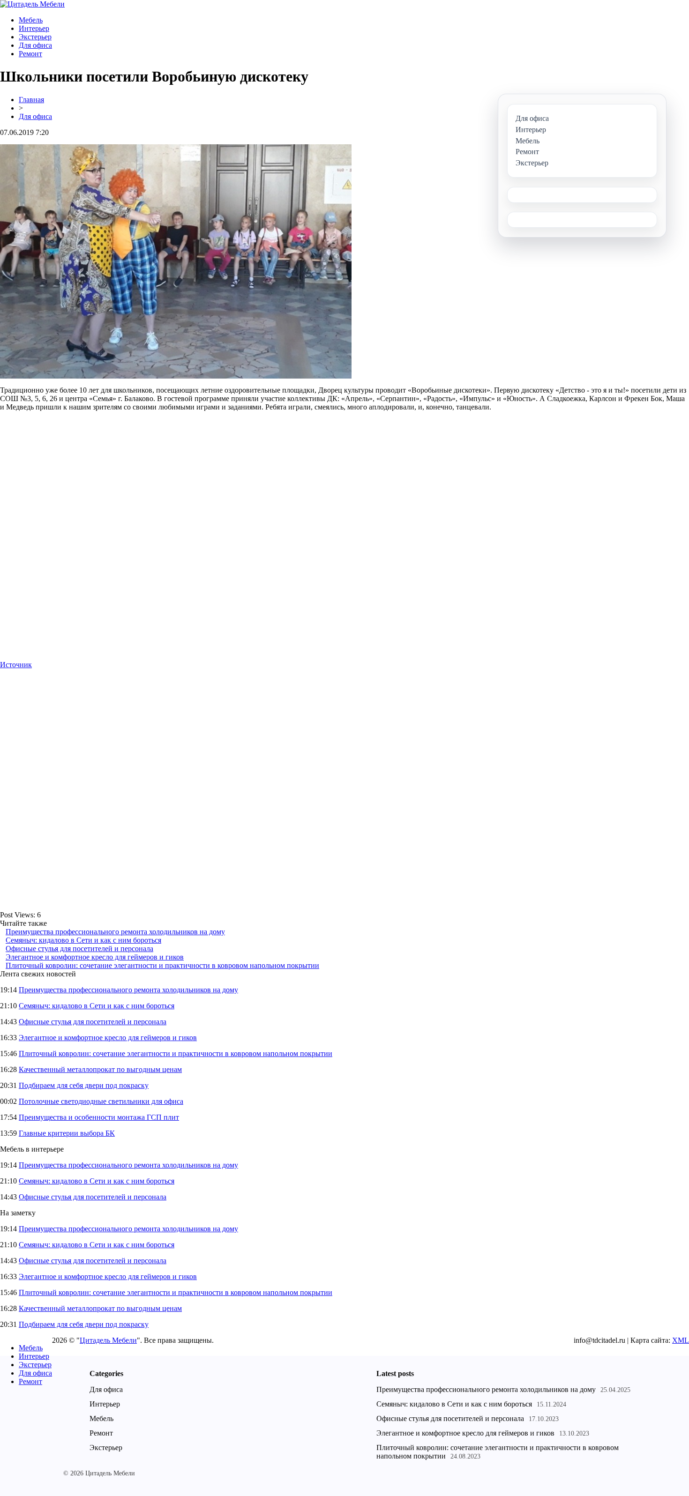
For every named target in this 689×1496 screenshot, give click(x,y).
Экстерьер (35, 37)
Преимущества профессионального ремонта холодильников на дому (115, 932)
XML (680, 1340)
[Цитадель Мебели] (32, 4)
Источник (16, 665)
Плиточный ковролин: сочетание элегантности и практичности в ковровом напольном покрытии (162, 965)
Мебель (31, 20)
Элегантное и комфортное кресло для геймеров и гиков (95, 957)
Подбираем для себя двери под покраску (84, 1085)
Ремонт (30, 54)
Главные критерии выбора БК (67, 1133)
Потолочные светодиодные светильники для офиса (101, 1101)
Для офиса (35, 45)
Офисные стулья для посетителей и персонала (79, 949)
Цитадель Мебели (108, 1340)
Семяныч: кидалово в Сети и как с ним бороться (83, 940)
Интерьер (34, 28)
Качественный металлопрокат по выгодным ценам (100, 1069)
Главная (31, 100)
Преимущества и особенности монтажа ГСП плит (99, 1117)
